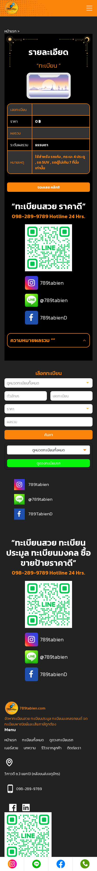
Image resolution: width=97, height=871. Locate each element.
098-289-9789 (30, 216)
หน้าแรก (10, 31)
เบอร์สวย (11, 748)
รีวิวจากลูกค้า (51, 748)
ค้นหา (48, 434)
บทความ (30, 748)
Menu (10, 729)
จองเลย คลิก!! (48, 187)
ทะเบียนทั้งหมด (33, 740)
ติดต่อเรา (74, 748)
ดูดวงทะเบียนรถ (49, 463)
